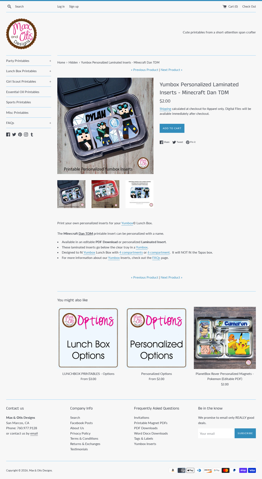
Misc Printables (17, 112)
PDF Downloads (146, 428)
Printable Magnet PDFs (150, 423)
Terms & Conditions (84, 438)
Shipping (165, 108)
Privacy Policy (80, 433)
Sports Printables (18, 102)
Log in (61, 6)
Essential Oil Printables (22, 92)
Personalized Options (156, 373)
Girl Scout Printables (28, 81)
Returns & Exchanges (85, 444)
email (34, 433)
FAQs (28, 123)
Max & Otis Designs (40, 470)
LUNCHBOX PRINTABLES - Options (88, 373)
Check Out (249, 6)
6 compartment (159, 252)
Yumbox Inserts (145, 444)
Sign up (74, 6)
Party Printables (28, 61)
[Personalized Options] (156, 338)
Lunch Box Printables (28, 71)
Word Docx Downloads (151, 433)
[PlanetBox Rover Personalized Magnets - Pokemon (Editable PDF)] (225, 338)
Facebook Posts (81, 423)
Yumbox (127, 223)
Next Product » (171, 70)
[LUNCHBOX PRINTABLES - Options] (88, 338)
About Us (77, 428)
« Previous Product (144, 70)
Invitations (141, 417)
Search (75, 417)
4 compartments (131, 252)
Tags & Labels (143, 438)
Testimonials (79, 449)
